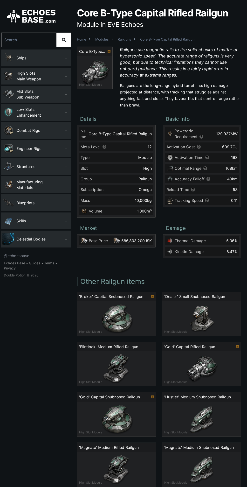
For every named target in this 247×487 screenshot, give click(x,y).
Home (81, 39)
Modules (102, 39)
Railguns (124, 39)
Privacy (10, 268)
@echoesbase (16, 255)
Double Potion (15, 275)
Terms (49, 263)
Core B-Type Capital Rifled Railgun (167, 39)
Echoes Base (14, 263)
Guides (34, 263)
